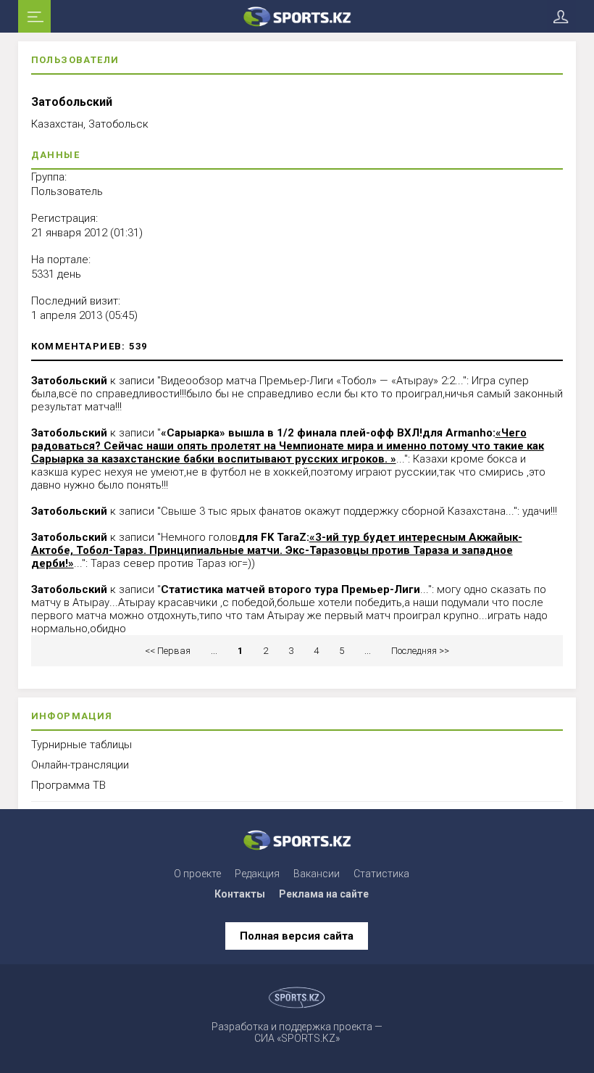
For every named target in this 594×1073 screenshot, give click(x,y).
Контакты (239, 894)
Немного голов (199, 537)
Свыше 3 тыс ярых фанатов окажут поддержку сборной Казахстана (333, 511)
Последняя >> (420, 650)
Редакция (257, 873)
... (214, 650)
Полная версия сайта (297, 935)
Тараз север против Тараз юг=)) (173, 563)
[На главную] (297, 16)
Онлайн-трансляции (80, 764)
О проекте (197, 873)
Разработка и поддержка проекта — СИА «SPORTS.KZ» (297, 1032)
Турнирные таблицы (81, 744)
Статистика (381, 873)
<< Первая (168, 650)
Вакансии (316, 873)
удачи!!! (539, 511)
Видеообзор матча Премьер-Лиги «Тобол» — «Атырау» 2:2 (308, 380)
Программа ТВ (68, 785)
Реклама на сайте (324, 894)
